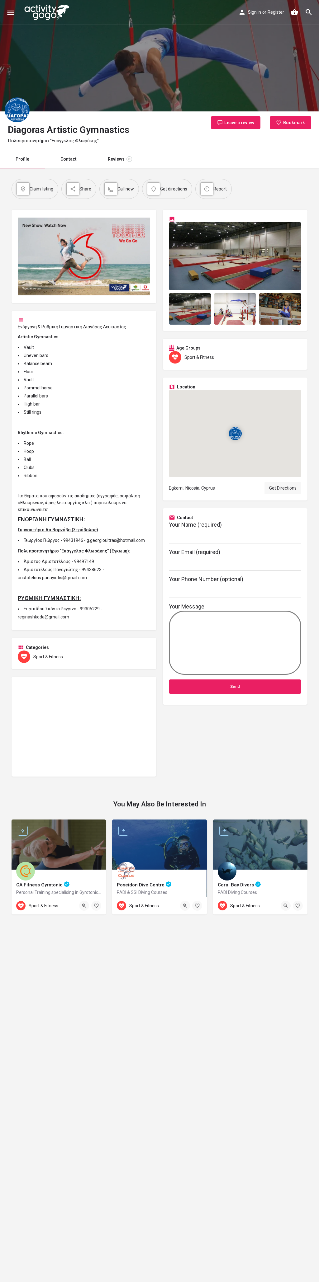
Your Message (186, 606)
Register (276, 12)
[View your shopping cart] (294, 12)
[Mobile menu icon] (10, 13)
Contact (68, 159)
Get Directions (283, 488)
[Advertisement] (84, 726)
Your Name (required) (195, 524)
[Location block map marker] (234, 433)
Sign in (254, 12)
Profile (22, 159)
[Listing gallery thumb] (235, 256)
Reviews (119, 159)
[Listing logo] (17, 109)
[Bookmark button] (96, 906)
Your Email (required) (194, 552)
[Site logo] (47, 12)
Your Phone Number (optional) (206, 579)
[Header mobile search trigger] (309, 12)
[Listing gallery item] (190, 309)
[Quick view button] (84, 906)
